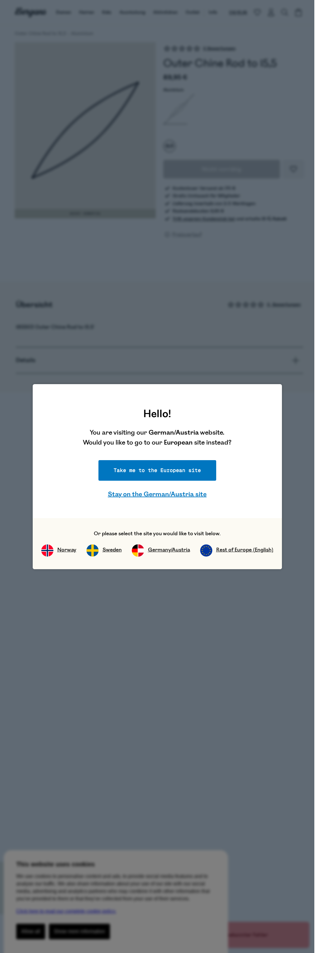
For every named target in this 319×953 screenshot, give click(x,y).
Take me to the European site (157, 470)
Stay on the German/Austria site (157, 494)
